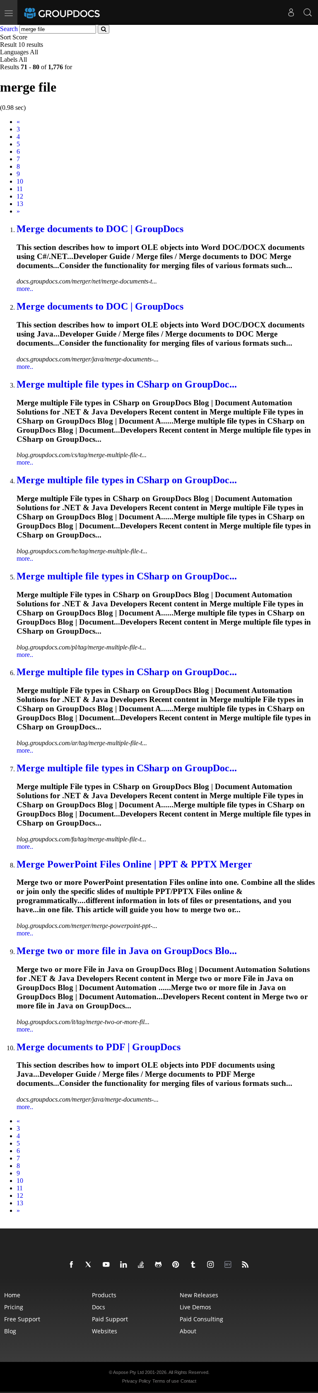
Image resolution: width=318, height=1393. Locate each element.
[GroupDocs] (73, 12)
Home (12, 1295)
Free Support (22, 1319)
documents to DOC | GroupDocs (100, 228)
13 (20, 203)
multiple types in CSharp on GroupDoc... (127, 384)
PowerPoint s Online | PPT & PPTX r (134, 864)
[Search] (307, 12)
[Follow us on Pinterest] (177, 1265)
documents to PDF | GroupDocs (99, 1047)
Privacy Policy (136, 1380)
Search (9, 28)
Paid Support (110, 1319)
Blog (10, 1331)
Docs (98, 1307)
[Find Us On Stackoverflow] (142, 1265)
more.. (25, 288)
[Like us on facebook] (72, 1265)
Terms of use (165, 1380)
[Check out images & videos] (212, 1265)
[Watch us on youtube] (107, 1265)
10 (20, 181)
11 (20, 188)
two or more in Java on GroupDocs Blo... (127, 950)
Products (104, 1295)
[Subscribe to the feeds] (246, 1265)
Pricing (13, 1307)
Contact (188, 1380)
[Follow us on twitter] (90, 1265)
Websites (104, 1331)
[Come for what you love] (194, 1265)
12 (20, 196)
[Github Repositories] (159, 1265)
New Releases (199, 1295)
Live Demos (195, 1307)
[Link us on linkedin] (125, 1265)
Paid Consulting (201, 1319)
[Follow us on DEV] (229, 1265)
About (188, 1331)
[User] (291, 12)
